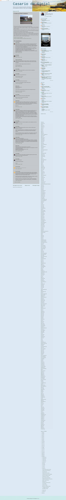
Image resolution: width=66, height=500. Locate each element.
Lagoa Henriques (43, 281)
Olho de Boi (42, 324)
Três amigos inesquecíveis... (45, 71)
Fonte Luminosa (24, 38)
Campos (42, 178)
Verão (41, 423)
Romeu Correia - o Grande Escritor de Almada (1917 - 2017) (46, 77)
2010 (42, 452)
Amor (41, 142)
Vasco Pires (16, 166)
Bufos (41, 170)
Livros (41, 287)
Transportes (42, 420)
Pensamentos (42, 342)
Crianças (42, 201)
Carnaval (42, 180)
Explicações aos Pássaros (44, 231)
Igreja (41, 269)
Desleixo (42, 212)
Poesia (42, 349)
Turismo (42, 421)
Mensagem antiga (36, 185)
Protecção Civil (43, 366)
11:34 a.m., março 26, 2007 (18, 83)
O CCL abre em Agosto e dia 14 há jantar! (47, 62)
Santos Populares (43, 386)
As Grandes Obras (44, 471)
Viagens (42, 425)
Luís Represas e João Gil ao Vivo (46, 482)
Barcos (42, 160)
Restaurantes (42, 376)
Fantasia (42, 236)
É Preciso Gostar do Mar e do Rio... (46, 469)
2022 (42, 437)
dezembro (43, 457)
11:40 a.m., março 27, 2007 (18, 123)
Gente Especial (43, 254)
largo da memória (44, 19)
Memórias (42, 300)
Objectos (42, 321)
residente (16, 42)
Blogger (38, 498)
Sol (41, 398)
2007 (42, 456)
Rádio (41, 369)
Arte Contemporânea (43, 149)
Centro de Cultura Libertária (45, 62)
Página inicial (27, 185)
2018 (42, 442)
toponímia (42, 413)
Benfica (42, 165)
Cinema (42, 187)
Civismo (42, 188)
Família (42, 235)
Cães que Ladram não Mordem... (46, 477)
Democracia (42, 210)
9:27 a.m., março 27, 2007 (18, 106)
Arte (41, 148)
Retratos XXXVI (43, 68)
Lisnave (42, 286)
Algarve (42, 136)
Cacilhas (21, 38)
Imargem (42, 270)
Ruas (41, 380)
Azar (41, 157)
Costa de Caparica (43, 199)
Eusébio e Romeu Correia (45, 480)
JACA (41, 276)
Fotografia (42, 248)
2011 (42, 451)
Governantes (42, 258)
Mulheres (42, 312)
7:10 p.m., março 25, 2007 (18, 57)
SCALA (41, 388)
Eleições (42, 224)
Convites (42, 197)
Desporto (42, 213)
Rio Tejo (42, 378)
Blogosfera (42, 167)
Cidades (42, 186)
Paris (41, 333)
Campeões (42, 177)
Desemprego (42, 211)
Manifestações (43, 291)
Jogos (41, 277)
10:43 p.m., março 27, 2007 (18, 164)
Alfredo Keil (42, 135)
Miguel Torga (42, 304)
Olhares (42, 323)
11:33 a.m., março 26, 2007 (18, 77)
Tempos (42, 409)
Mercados (42, 302)
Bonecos (42, 169)
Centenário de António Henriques (46, 70)
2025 (42, 433)
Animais (42, 143)
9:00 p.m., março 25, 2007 (18, 66)
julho (43, 463)
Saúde (41, 387)
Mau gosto (42, 299)
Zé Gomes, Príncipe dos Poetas (46, 475)
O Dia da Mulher (44, 483)
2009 (42, 453)
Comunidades (42, 193)
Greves (42, 259)
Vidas (41, 426)
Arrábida (42, 147)
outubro (43, 459)
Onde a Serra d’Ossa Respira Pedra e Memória (46, 87)
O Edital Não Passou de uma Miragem (47, 474)
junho (43, 464)
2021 (42, 438)
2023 (42, 436)
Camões (42, 176)
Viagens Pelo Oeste (44, 22)
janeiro (43, 491)
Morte (41, 309)
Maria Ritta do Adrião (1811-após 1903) (46, 96)
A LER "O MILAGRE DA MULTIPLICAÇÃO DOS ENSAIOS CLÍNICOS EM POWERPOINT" (47, 51)
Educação (42, 223)
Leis (41, 282)
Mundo (42, 313)
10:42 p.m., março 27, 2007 (18, 156)
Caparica (42, 179)
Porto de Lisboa (43, 357)
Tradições (42, 415)
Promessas (42, 365)
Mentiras (42, 301)
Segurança (42, 389)
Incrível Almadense (43, 271)
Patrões (42, 337)
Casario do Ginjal (31, 4)
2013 (42, 448)
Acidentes (42, 126)
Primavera (42, 364)
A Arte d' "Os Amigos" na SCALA (46, 74)
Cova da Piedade (43, 200)
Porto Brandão (43, 356)
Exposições (42, 232)
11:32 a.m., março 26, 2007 (18, 71)
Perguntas (42, 344)
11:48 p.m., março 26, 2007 (18, 98)
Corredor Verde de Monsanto (45, 104)
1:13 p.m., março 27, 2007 (18, 143)
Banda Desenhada (43, 159)
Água (41, 131)
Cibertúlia (43, 92)
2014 (42, 447)
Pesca (41, 345)
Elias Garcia (42, 225)
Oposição (42, 326)
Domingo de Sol (44, 481)
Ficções (42, 244)
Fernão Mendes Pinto (43, 242)
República (42, 375)
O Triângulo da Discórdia (45, 487)
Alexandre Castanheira (44, 134)
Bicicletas (42, 166)
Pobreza (42, 347)
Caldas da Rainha (43, 175)
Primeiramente (43, 98)
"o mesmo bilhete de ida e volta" (46, 20)
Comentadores (43, 190)
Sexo (41, 392)
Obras (41, 322)
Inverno (42, 275)
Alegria (42, 132)
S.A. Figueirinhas (43, 382)
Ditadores (42, 219)
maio (43, 465)
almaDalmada (43, 56)
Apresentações (43, 146)
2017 (42, 443)
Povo (41, 359)
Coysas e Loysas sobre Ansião (45, 86)
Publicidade (42, 367)
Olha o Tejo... (43, 25)
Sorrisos (42, 403)
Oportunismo (42, 325)
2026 (42, 432)
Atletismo (42, 154)
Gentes (42, 255)
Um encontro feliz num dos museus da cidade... (46, 23)
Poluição (42, 353)
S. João (42, 381)
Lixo (41, 288)
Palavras (42, 331)
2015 (42, 446)
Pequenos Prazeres (43, 343)
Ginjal (41, 257)
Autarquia (18, 38)
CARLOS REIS (43, 84)
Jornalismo (42, 278)
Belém (41, 164)
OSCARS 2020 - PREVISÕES (45, 107)
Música (42, 315)
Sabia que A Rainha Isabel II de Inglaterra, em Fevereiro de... (47, 101)
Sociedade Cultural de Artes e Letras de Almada (47, 73)
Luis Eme (16, 73)
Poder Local (42, 348)
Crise (41, 203)
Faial (41, 234)
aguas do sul (43, 59)
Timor (41, 411)
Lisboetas (43, 100)
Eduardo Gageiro (43, 222)
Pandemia (42, 332)
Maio (41, 290)
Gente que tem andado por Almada (46, 57)
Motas (41, 310)
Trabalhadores (43, 414)
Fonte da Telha (43, 246)
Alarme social (43, 54)
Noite (41, 320)
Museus (42, 314)
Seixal (41, 390)
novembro (43, 458)
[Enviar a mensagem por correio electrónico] (24, 37)
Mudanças (42, 311)
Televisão (42, 408)
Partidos (42, 334)
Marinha (42, 298)
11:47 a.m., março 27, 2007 (18, 134)
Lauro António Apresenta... (45, 106)
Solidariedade (42, 401)
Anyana (42, 145)
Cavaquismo (42, 182)
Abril (41, 124)
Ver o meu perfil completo (48, 16)
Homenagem (42, 266)
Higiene (42, 264)
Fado (41, 233)
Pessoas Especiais (43, 346)
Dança (41, 209)
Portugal (42, 358)
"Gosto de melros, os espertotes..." (46, 26)
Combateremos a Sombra (45, 476)
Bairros (42, 158)
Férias (41, 238)
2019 (42, 441)
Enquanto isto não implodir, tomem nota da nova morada (47, 93)
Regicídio (42, 371)
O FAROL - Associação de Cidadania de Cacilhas (47, 65)
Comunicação (42, 192)
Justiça (41, 279)
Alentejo (42, 133)
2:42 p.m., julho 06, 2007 (18, 168)
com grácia (43, 109)
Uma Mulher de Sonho (45, 488)
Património (42, 336)
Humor (42, 267)
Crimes (42, 202)
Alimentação (42, 137)
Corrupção (42, 198)
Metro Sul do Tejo (29, 38)
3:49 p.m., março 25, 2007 (18, 52)
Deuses (42, 215)
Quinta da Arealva (43, 368)
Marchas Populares (43, 293)
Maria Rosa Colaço (43, 297)
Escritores (42, 226)
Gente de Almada (43, 253)
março (43, 468)
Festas (42, 243)
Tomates (42, 412)
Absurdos (42, 125)
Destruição (42, 214)
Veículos (42, 422)
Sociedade (42, 397)
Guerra (42, 260)
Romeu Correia (43, 379)
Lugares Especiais (43, 289)
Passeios (42, 335)
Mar (41, 292)
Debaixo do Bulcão (17, 59)
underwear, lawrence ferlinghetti (46, 90)
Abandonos (42, 123)
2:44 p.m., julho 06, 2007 (18, 180)
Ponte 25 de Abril (43, 355)
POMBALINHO (43, 68)
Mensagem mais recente (17, 185)
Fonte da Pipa (42, 245)
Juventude (42, 280)
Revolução (42, 377)
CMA (41, 189)
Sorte (41, 404)
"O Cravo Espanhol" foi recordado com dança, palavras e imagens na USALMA (46, 78)
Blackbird (16, 100)
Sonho (41, 402)
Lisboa (42, 83)
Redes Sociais (42, 370)
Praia (41, 360)
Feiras (41, 237)
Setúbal (42, 391)
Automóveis (42, 156)
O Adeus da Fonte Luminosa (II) (46, 470)
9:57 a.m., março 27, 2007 (18, 118)
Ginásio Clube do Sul (43, 256)
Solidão (42, 400)
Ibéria (41, 268)
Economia (42, 221)
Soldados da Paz (43, 399)
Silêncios (42, 393)
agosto (43, 462)
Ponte (41, 354)
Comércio (42, 191)
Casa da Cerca (42, 181)
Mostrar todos (51, 80)
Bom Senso (42, 168)
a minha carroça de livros (45, 28)
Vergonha (42, 424)
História (42, 265)
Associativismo (43, 153)
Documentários (43, 220)
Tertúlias (42, 410)
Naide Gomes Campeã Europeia (46, 486)
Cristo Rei (42, 204)
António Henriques (43, 144)
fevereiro (43, 490)
